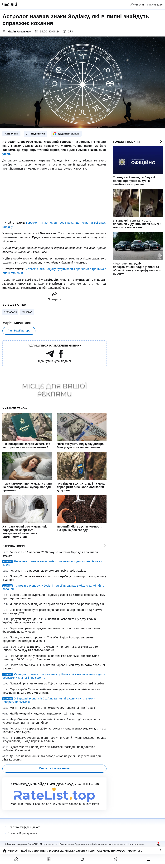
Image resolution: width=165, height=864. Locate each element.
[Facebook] (61, 356)
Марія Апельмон (16, 323)
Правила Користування (22, 833)
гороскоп (27, 312)
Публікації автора (19, 330)
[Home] (16, 859)
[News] (49, 859)
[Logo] (9, 4)
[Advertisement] (54, 195)
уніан (6, 154)
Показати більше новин (54, 768)
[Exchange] (115, 859)
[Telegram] (50, 356)
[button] (161, 850)
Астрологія (11, 133)
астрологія (10, 312)
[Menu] (148, 859)
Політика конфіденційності (24, 827)
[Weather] (82, 859)
